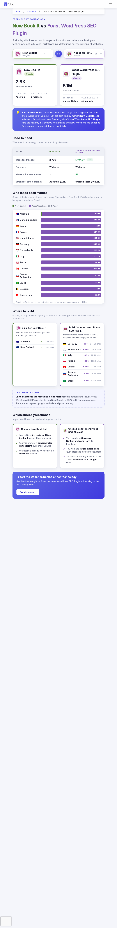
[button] (44, 54)
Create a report (28, 492)
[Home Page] (13, 4)
